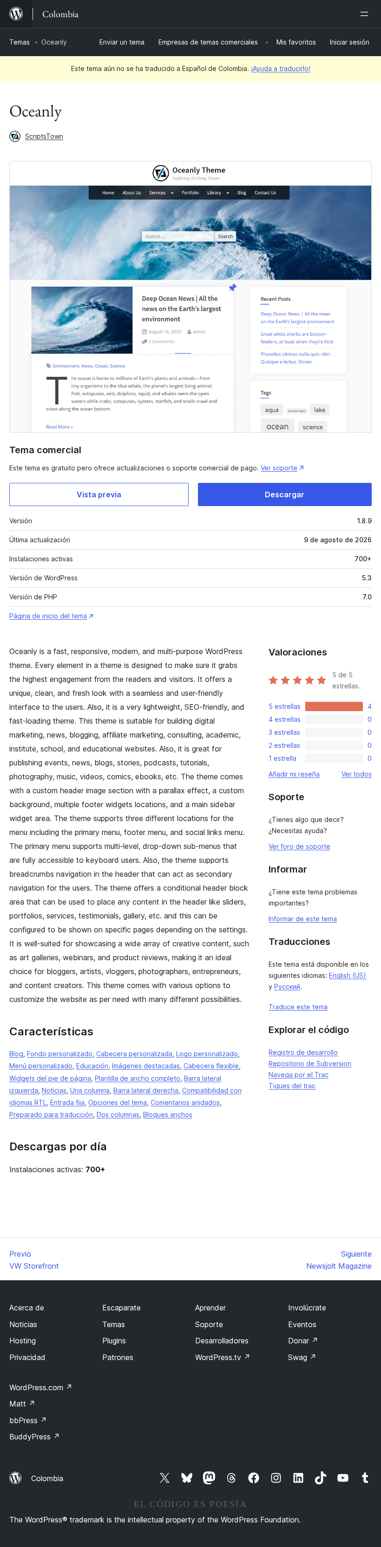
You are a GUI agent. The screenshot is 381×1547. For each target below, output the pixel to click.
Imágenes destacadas (146, 1066)
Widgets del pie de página (50, 1078)
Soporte (209, 1324)
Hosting (22, 1340)
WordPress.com (40, 1387)
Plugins (114, 1340)
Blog (16, 1054)
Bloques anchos (167, 1114)
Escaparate (121, 1307)
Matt (22, 1403)
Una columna (90, 1090)
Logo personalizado (207, 1054)
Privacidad (27, 1357)
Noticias (54, 1090)
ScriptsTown (44, 136)
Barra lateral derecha (145, 1090)
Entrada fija (67, 1102)
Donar (303, 1340)
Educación (92, 1066)
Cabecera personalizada (134, 1054)
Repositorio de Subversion (310, 1063)
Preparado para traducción (51, 1114)
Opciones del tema (117, 1102)
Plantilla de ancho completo (137, 1078)
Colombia (47, 1478)
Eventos (302, 1324)
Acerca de (26, 1307)
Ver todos (357, 774)
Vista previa (99, 494)
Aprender (210, 1307)
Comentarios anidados (185, 1102)
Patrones (117, 1357)
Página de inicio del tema (48, 616)
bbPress (28, 1420)
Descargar (284, 494)
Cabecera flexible (211, 1066)
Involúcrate (307, 1307)
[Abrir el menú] (366, 14)
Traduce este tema (298, 1007)
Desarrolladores (222, 1340)
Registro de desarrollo (303, 1052)
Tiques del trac (292, 1086)
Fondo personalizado (59, 1054)
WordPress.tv (222, 1357)
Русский (287, 986)
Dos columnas (118, 1114)
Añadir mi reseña (294, 774)
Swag (302, 1357)
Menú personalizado (40, 1066)
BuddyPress (34, 1436)
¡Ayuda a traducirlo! (280, 68)
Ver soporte (279, 468)
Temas (19, 42)
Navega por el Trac (298, 1074)
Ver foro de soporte (299, 846)
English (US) (347, 975)
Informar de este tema (303, 919)
